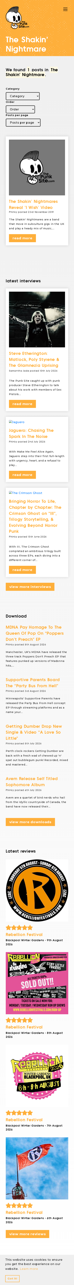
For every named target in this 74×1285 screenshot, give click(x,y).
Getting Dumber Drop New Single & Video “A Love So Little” (34, 732)
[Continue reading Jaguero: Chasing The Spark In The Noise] (37, 422)
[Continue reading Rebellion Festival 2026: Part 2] (37, 1076)
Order (10, 102)
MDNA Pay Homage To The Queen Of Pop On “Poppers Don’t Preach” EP (35, 633)
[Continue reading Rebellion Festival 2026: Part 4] (37, 890)
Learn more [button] (29, 1269)
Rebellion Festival (24, 934)
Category (13, 88)
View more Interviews (30, 587)
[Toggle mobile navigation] (65, 9)
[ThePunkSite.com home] (17, 17)
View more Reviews (27, 1234)
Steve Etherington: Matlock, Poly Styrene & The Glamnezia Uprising (34, 359)
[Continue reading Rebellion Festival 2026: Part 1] (37, 1168)
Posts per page (17, 115)
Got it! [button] (12, 1278)
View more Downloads (30, 822)
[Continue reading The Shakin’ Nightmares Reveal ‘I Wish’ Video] (37, 167)
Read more (22, 238)
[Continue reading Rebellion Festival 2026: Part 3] (37, 983)
